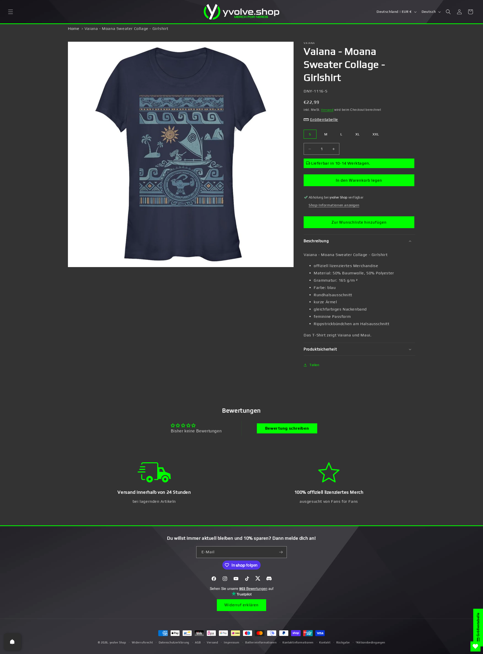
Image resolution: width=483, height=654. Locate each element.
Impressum (231, 642)
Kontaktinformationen (298, 642)
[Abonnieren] (281, 552)
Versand (327, 110)
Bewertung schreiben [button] (287, 428)
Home (73, 28)
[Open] (12, 641)
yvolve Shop (118, 642)
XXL (376, 134)
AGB (198, 642)
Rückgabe (343, 642)
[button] (10, 11)
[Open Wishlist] (475, 646)
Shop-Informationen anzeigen (334, 205)
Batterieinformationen (261, 642)
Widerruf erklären (241, 605)
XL (357, 134)
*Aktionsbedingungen (370, 642)
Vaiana (309, 43)
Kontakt (324, 642)
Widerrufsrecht (142, 642)
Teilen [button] (314, 365)
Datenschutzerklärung (174, 642)
